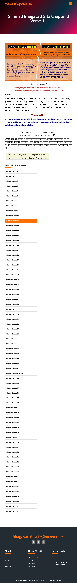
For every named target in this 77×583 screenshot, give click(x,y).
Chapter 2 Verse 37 (12, 348)
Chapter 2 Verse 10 (12, 215)
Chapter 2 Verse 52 (12, 412)
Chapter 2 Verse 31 (12, 319)
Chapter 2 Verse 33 (12, 329)
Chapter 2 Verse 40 (12, 363)
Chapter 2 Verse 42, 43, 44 (14, 373)
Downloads (8, 566)
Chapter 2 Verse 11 (12, 220)
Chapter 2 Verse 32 (12, 324)
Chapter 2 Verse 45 (12, 378)
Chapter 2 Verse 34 (12, 334)
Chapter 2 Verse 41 (12, 368)
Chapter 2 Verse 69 (12, 496)
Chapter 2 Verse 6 (12, 196)
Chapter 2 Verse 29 (12, 309)
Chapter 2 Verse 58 (12, 442)
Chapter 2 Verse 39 (12, 358)
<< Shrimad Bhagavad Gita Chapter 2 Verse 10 (28, 154)
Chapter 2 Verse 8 (12, 206)
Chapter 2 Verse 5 (12, 191)
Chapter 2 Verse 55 (12, 427)
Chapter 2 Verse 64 (12, 472)
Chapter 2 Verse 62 (12, 462)
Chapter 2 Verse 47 (12, 388)
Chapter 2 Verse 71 (12, 506)
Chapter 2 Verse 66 (12, 481)
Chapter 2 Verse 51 (12, 408)
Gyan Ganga (31, 570)
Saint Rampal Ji (9, 557)
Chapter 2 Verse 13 (12, 230)
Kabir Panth (31, 566)
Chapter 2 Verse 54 (12, 422)
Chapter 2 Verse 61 (12, 457)
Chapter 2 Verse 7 (12, 201)
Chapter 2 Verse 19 (12, 260)
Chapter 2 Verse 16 (12, 245)
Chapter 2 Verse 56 (12, 432)
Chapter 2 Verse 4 (12, 186)
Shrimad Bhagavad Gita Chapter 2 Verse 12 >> (28, 158)
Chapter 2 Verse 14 (12, 235)
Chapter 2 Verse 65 (12, 476)
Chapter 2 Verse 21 (12, 270)
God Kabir (8, 560)
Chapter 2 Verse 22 (12, 275)
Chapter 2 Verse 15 (12, 240)
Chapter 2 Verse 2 (12, 176)
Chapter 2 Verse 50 (12, 403)
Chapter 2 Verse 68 (12, 491)
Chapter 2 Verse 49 (12, 398)
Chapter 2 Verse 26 (12, 294)
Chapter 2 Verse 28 (12, 304)
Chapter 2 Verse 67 (12, 486)
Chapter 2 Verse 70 (12, 501)
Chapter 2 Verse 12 (12, 225)
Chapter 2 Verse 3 (12, 181)
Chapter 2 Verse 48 (12, 393)
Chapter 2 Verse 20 (12, 265)
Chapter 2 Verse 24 (12, 284)
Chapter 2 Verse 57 (12, 437)
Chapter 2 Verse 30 (12, 314)
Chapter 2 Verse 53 (12, 417)
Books (6, 563)
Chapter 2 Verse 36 (12, 344)
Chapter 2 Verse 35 (12, 339)
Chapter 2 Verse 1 (12, 171)
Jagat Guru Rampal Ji (34, 557)
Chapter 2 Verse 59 (12, 447)
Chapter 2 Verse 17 (12, 250)
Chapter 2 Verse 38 (12, 353)
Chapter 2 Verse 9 (12, 210)
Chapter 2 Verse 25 (12, 289)
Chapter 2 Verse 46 (12, 383)
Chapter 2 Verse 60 (12, 452)
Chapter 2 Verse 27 (12, 299)
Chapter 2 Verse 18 (12, 255)
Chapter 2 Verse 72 (12, 511)
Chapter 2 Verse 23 (12, 279)
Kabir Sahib (31, 563)
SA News (31, 560)
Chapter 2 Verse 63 (12, 467)
